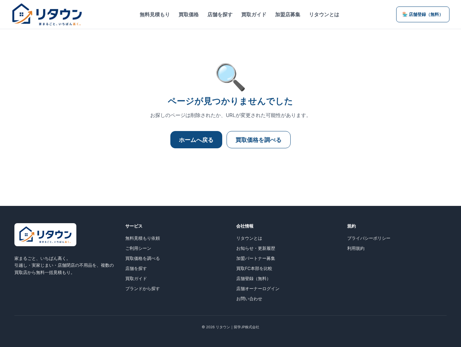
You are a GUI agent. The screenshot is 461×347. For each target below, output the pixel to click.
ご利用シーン (138, 248)
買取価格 (189, 14)
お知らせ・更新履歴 (255, 248)
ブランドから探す (142, 288)
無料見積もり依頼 (142, 238)
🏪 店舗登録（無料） (422, 14)
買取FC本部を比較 (254, 268)
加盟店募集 (287, 14)
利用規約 (355, 248)
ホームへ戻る (196, 139)
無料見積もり (155, 14)
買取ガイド (254, 14)
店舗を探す (220, 14)
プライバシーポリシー (368, 238)
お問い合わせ (249, 298)
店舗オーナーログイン (257, 288)
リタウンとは (324, 14)
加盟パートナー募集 (255, 258)
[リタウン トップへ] (47, 14)
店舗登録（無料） (253, 278)
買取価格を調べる (259, 139)
